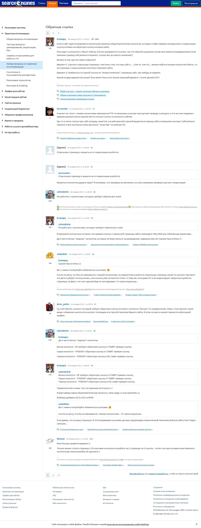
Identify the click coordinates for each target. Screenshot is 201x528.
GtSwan (61, 438)
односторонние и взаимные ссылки (77, 98)
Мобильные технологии (63, 487)
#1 (94, 108)
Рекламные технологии (63, 499)
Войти (176, 3)
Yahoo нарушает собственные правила (75, 321)
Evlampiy (61, 39)
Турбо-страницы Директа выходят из (108, 295)
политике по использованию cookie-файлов (128, 524)
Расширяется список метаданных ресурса (103, 429)
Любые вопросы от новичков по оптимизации (21, 65)
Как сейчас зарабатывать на (114, 465)
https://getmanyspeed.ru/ (98, 209)
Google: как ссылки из (98, 138)
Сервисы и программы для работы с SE (20, 57)
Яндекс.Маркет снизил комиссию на (74, 244)
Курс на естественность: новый (72, 429)
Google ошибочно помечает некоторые (137, 429)
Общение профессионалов (19, 114)
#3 (92, 166)
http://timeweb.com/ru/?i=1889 (111, 459)
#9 (92, 365)
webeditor (62, 254)
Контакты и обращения (164, 506)
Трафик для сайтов (15, 91)
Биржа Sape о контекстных (120, 138)
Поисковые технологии (18, 80)
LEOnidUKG (63, 191)
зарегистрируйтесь (158, 473)
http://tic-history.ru (85, 133)
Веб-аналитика (59, 503)
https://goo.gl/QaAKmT (135, 289)
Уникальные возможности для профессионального (80, 465)
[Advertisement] (100, 15)
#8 (94, 330)
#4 (94, 192)
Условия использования (164, 491)
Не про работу (12, 132)
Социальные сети (111, 491)
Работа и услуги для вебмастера (21, 126)
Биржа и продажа (14, 120)
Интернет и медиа (111, 499)
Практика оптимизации (17, 33)
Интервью (57, 491)
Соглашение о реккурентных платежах (170, 502)
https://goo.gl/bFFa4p (84, 289)
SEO (54, 495)
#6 (93, 254)
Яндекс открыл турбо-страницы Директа (142, 295)
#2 (92, 147)
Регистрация (191, 3)
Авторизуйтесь (137, 473)
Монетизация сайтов (15, 97)
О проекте (157, 487)
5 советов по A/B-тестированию (123, 321)
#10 (91, 438)
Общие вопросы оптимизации (22, 39)
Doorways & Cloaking (16, 85)
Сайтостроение (13, 102)
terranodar (62, 108)
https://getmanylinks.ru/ (188, 207)
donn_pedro (63, 304)
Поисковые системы (15, 27)
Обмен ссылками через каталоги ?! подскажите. (83, 95)
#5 (92, 218)
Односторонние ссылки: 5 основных (142, 465)
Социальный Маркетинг (17, 108)
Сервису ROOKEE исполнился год (145, 244)
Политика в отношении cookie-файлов (170, 499)
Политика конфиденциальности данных (171, 495)
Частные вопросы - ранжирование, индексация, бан (21, 47)
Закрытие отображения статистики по (75, 295)
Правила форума (10, 507)
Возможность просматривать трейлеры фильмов (110, 244)
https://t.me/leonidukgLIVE (118, 207)
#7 (95, 304)
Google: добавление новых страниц (74, 138)
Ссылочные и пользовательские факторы (21, 73)
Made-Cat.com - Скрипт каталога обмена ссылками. (85, 91)
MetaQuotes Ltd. (171, 513)
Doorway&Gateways (100, 321)
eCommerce (108, 503)
